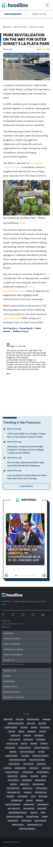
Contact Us (9, 660)
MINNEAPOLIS (40, 780)
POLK (33, 796)
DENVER (33, 744)
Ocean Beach (26, 328)
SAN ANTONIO (28, 808)
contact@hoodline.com (13, 624)
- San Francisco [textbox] (12, 14)
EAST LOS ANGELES (27, 752)
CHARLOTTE (15, 736)
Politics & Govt (37, 27)
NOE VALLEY (27, 788)
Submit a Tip (10, 671)
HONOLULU (41, 764)
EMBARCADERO (12, 756)
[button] (6, 575)
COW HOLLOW (12, 744)
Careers (7, 676)
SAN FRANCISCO (33, 719)
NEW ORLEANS (38, 784)
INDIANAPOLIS (20, 768)
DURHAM (12, 752)
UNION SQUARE (40, 821)
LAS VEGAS (46, 768)
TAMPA (44, 817)
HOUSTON (7, 768)
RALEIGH (39, 800)
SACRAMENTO (43, 804)
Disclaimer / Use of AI (14, 697)
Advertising (9, 681)
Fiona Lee (7, 49)
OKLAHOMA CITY (13, 792)
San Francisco (20, 27)
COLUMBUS (40, 740)
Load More (26, 486)
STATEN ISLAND (32, 817)
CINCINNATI (38, 736)
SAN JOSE (19, 719)
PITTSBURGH (23, 796)
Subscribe (8, 633)
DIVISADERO (10, 748)
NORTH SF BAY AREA (16, 723)
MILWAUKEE (27, 780)
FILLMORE (25, 756)
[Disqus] (26, 374)
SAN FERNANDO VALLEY (18, 813)
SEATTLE (33, 813)
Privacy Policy (10, 687)
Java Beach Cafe (12, 318)
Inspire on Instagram (13, 655)
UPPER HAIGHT (18, 825)
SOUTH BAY (8, 719)
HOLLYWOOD (28, 764)
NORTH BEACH (41, 788)
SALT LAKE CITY (14, 808)
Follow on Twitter (12, 639)
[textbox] (40, 14)
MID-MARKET (13, 780)
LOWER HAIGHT (42, 772)
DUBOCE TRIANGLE (41, 748)
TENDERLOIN (13, 821)
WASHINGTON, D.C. (34, 825)
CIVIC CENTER (14, 740)
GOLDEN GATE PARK (37, 760)
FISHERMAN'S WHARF (17, 760)
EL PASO (41, 752)
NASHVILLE (24, 784)
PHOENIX (10, 796)
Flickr (21, 56)
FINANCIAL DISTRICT (40, 756)
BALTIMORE (44, 727)
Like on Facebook (12, 644)
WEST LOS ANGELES (27, 829)
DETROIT (44, 744)
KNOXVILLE (34, 768)
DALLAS (24, 744)
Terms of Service (12, 692)
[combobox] (13, 14)
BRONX (21, 731)
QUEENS (29, 800)
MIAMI (44, 776)
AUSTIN (34, 727)
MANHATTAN (12, 776)
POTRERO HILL (17, 800)
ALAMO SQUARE (11, 727)
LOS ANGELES (27, 772)
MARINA (24, 776)
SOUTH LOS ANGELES (15, 817)
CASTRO (42, 731)
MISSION (13, 784)
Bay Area (7, 27)
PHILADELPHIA (41, 792)
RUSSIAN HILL (29, 804)
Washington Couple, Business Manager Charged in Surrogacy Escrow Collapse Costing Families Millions (25, 449)
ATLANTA (24, 727)
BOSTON (11, 731)
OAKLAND (46, 719)
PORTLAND (43, 796)
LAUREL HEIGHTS (12, 772)
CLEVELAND (28, 740)
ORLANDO (28, 792)
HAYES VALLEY (14, 764)
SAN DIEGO (42, 808)
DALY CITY (31, 723)
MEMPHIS (34, 776)
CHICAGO (27, 736)
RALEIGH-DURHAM (13, 804)
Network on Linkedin (13, 649)
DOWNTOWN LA (24, 748)
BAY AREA (42, 723)
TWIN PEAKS (26, 821)
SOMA (43, 813)
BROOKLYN (32, 731)
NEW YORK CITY (13, 788)
